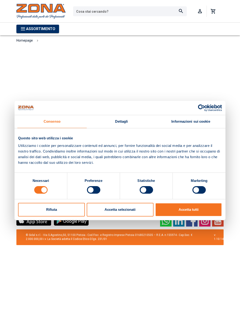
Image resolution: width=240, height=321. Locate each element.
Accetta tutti (189, 209)
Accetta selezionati (120, 209)
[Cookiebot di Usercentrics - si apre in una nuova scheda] (201, 107)
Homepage (24, 40)
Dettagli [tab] (121, 121)
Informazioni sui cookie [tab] (190, 121)
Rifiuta (51, 209)
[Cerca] (181, 11)
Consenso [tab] (52, 121)
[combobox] (130, 11)
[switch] (93, 190)
